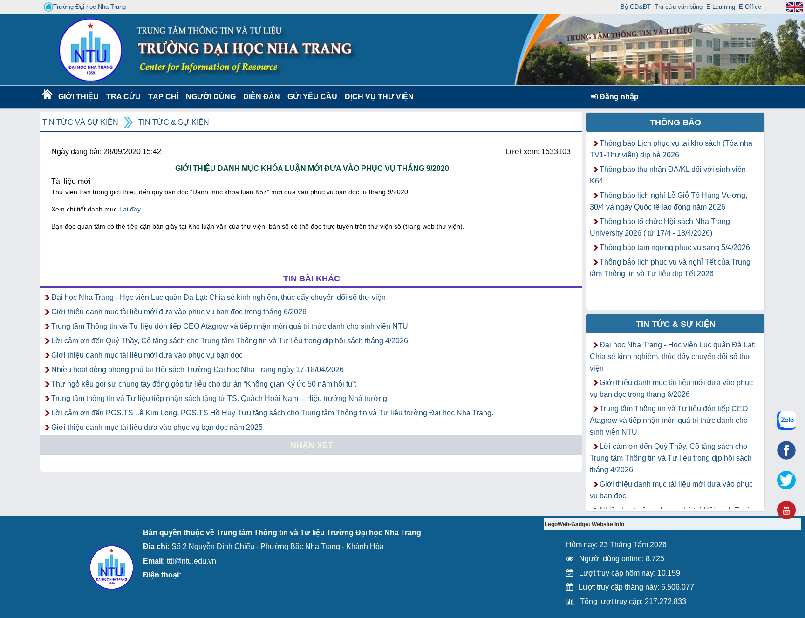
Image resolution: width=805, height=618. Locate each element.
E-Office (750, 6)
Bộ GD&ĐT (636, 6)
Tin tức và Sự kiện (80, 122)
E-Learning (720, 6)
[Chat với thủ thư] (786, 420)
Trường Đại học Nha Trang (89, 6)
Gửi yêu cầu (312, 97)
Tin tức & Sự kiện (173, 122)
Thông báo (675, 122)
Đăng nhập (618, 97)
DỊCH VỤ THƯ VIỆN (377, 97)
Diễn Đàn (261, 97)
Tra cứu (123, 97)
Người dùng (210, 97)
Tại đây (130, 209)
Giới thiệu (78, 97)
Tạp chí (163, 97)
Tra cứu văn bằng (679, 6)
